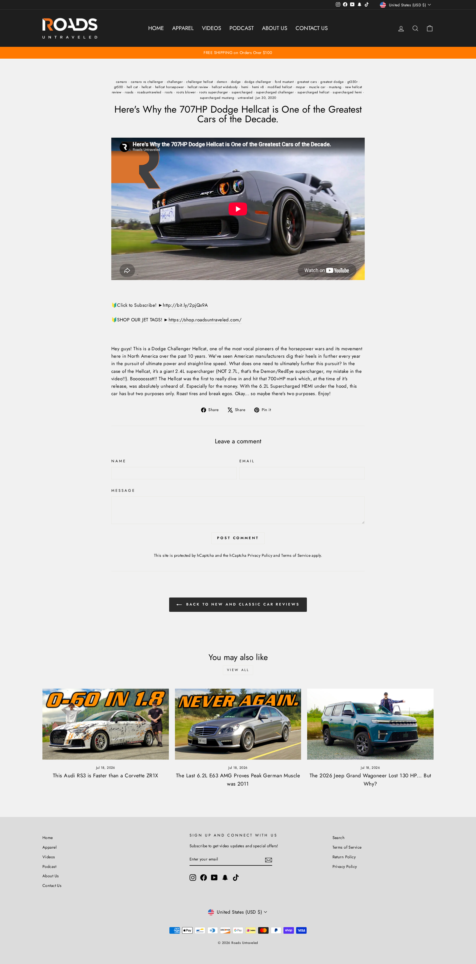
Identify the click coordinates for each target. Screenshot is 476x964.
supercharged (242, 92)
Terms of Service (295, 555)
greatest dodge (332, 81)
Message (123, 490)
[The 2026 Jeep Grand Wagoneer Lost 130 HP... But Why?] (370, 724)
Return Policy (344, 857)
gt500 (118, 87)
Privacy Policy (260, 555)
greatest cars (307, 81)
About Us (274, 28)
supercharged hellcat (313, 92)
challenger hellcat (199, 81)
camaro (121, 81)
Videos (211, 28)
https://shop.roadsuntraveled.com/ (205, 319)
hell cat (132, 87)
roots (168, 92)
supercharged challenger (275, 92)
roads (129, 92)
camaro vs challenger (147, 81)
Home (156, 28)
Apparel (183, 28)
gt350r (352, 81)
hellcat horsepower (169, 87)
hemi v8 (258, 87)
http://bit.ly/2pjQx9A (185, 305)
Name (118, 461)
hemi (244, 87)
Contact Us (312, 28)
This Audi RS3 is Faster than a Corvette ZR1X (105, 775)
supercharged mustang (217, 97)
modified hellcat (279, 87)
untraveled (245, 97)
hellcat (147, 87)
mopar (300, 87)
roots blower (186, 92)
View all (238, 669)
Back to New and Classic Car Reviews (241, 604)
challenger (175, 81)
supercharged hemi (347, 92)
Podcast (241, 28)
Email (247, 461)
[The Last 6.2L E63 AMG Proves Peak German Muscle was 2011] (238, 724)
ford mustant (284, 81)
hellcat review (198, 87)
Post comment (238, 538)
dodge (236, 81)
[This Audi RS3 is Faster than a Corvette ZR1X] (105, 724)
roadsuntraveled (149, 92)
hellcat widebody (225, 87)
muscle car (317, 87)
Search (338, 837)
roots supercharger (213, 92)
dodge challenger (257, 81)
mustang (335, 87)
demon (222, 81)
